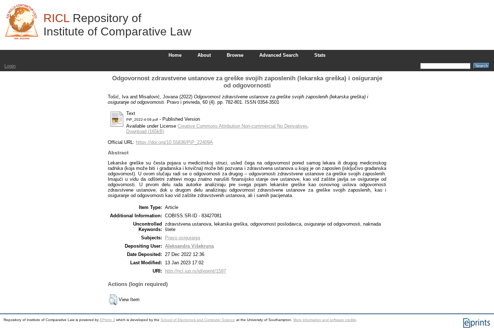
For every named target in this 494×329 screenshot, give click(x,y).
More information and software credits (324, 320)
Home (175, 55)
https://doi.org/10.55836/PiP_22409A (174, 142)
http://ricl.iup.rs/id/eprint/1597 (195, 271)
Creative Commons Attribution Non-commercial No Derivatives (243, 126)
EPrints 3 (107, 320)
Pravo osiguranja (182, 237)
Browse (235, 55)
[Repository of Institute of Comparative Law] (21, 21)
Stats (319, 55)
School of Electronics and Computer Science (198, 320)
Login (10, 66)
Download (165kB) (145, 131)
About (204, 55)
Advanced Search (278, 55)
